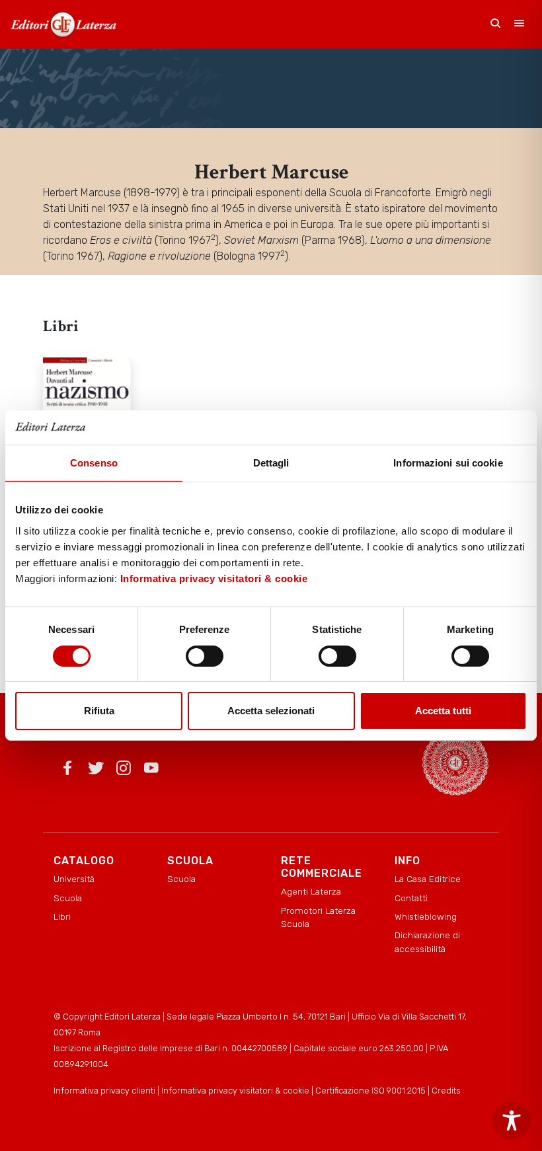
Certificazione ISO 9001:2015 (370, 1090)
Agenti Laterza (311, 891)
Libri (62, 916)
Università (74, 878)
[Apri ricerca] (496, 24)
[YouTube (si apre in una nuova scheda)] (151, 770)
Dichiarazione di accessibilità (427, 941)
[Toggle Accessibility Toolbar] (511, 1120)
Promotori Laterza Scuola (318, 917)
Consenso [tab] (94, 462)
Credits (446, 1090)
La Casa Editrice (428, 878)
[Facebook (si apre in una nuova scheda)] (67, 770)
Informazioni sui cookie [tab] (447, 462)
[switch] (204, 656)
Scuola (68, 898)
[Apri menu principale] (519, 24)
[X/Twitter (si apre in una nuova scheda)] (96, 770)
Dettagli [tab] (271, 462)
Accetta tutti (443, 710)
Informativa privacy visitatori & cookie (214, 578)
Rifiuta (99, 710)
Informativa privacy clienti (104, 1090)
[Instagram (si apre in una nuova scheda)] (124, 770)
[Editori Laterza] (63, 24)
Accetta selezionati (271, 710)
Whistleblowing (426, 916)
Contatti (411, 898)
